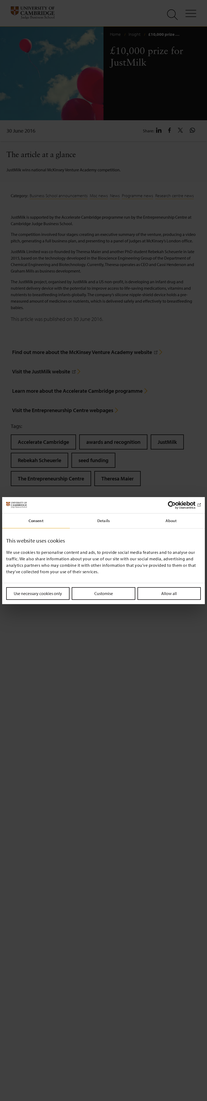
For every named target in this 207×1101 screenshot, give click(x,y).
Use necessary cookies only (38, 593)
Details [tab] (103, 520)
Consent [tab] (36, 520)
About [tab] (171, 520)
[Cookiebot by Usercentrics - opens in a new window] (177, 505)
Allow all (169, 593)
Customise (103, 593)
